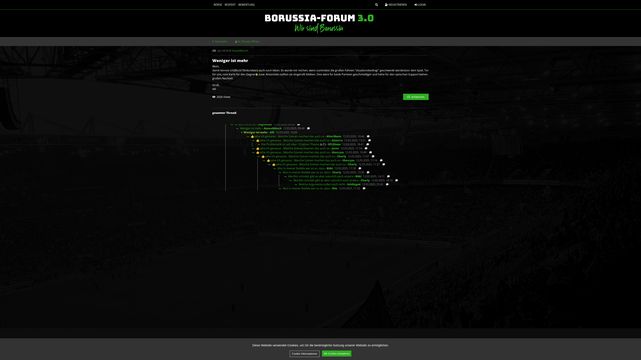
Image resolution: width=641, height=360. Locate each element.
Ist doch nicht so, (245, 124)
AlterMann (334, 136)
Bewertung (246, 4)
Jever (335, 148)
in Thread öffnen (248, 41)
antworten (417, 97)
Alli (272, 132)
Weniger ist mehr (250, 128)
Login (421, 4)
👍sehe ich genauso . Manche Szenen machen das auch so (287, 136)
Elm (334, 188)
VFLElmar (334, 144)
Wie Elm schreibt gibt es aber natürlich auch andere (320, 176)
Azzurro (337, 140)
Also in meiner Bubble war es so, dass (301, 168)
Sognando (265, 124)
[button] (376, 5)
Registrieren (397, 4)
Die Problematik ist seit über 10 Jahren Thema (290, 144)
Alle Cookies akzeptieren (337, 353)
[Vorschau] (297, 124)
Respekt (230, 4)
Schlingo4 (353, 184)
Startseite (220, 41)
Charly (341, 156)
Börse (218, 4)
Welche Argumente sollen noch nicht (322, 184)
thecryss (338, 152)
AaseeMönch (273, 128)
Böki (330, 168)
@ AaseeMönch (238, 50)
